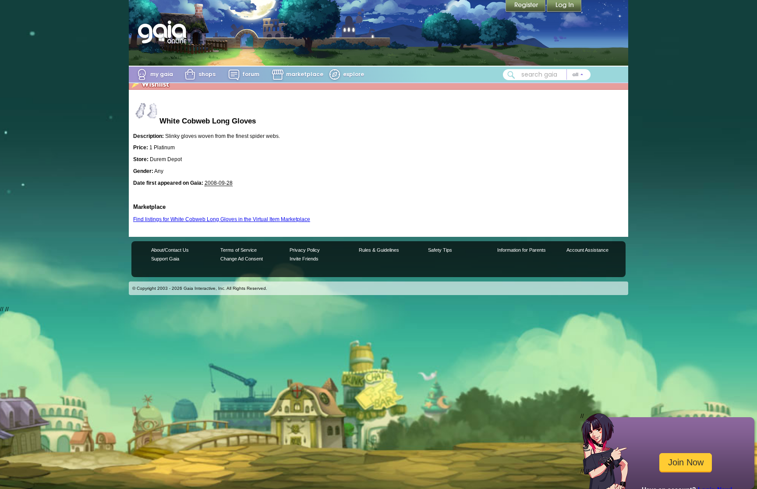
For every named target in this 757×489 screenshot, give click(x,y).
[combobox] (547, 74)
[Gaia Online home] (164, 32)
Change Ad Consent (241, 258)
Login (564, 6)
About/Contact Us (170, 250)
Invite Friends (304, 258)
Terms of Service (238, 250)
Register (526, 6)
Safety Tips (440, 250)
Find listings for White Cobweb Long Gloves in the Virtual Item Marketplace (221, 219)
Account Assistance (587, 250)
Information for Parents (521, 250)
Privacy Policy (305, 250)
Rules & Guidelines (379, 250)
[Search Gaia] (511, 74)
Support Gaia (165, 258)
